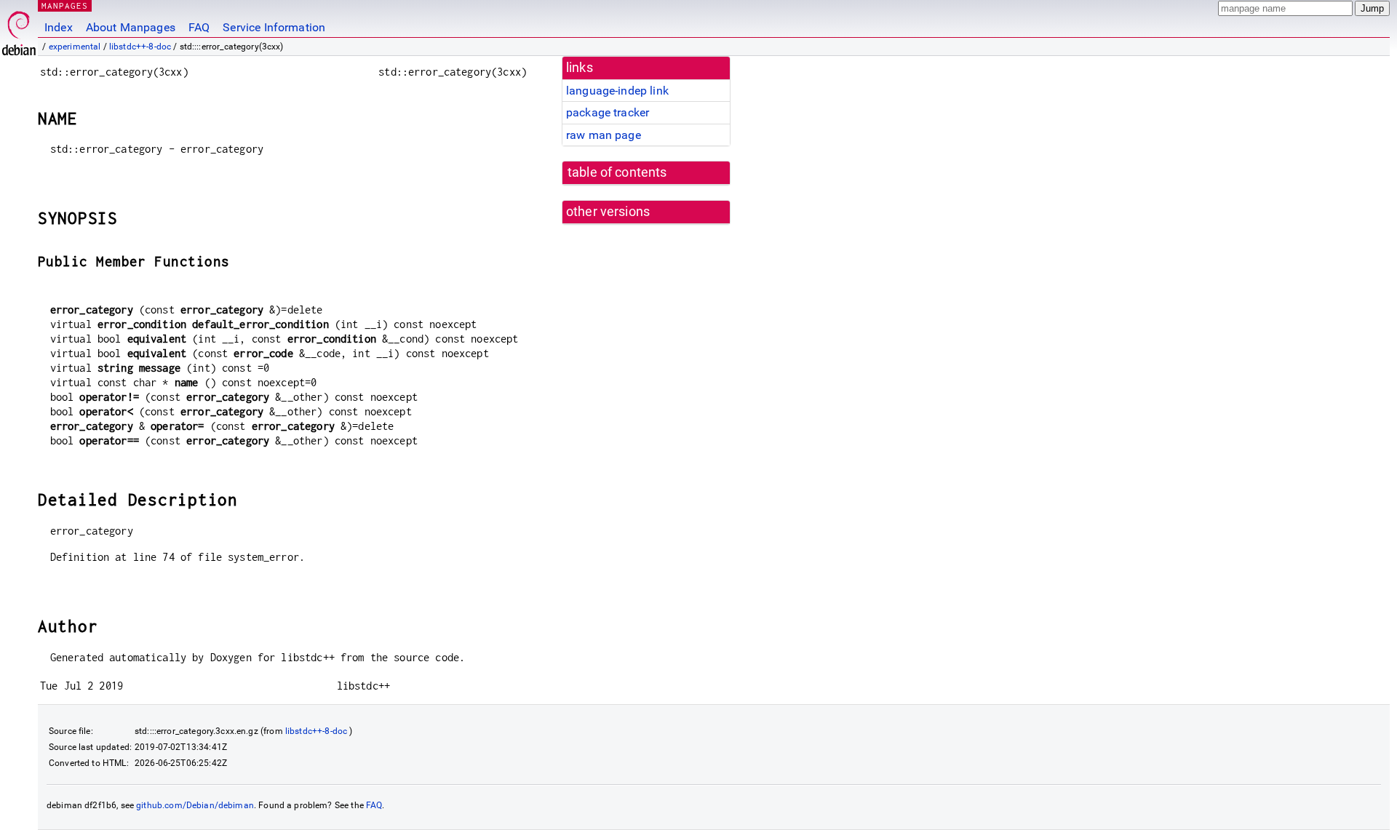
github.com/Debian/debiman (195, 805)
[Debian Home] (19, 29)
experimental (75, 46)
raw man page (603, 135)
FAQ (199, 27)
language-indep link (617, 90)
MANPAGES (64, 5)
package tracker (607, 112)
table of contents (617, 172)
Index (58, 27)
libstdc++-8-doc (140, 46)
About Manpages (130, 27)
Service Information (274, 27)
